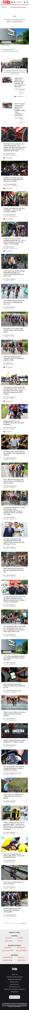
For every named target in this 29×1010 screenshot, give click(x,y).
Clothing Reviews (21, 960)
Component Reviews (7, 960)
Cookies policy (14, 984)
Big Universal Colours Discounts (18, 7)
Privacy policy (14, 982)
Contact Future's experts (14, 977)
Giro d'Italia (20, 937)
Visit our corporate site (22, 1004)
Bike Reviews (21, 957)
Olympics (20, 940)
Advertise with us (14, 986)
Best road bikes (7, 947)
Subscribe (19, 2)
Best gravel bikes (21, 947)
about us (14, 974)
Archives (23, 923)
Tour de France (8, 937)
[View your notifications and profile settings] (12, 2)
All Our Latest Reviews (7, 957)
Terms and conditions (14, 979)
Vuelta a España (8, 940)
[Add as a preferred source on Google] (14, 997)
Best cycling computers (21, 950)
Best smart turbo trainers (7, 950)
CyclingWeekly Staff (8, 49)
